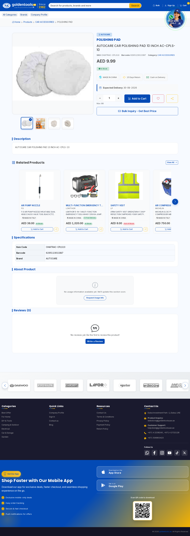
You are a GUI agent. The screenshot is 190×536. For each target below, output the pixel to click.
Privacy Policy (103, 421)
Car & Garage (8, 433)
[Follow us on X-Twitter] (184, 453)
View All (171, 162)
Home (17, 22)
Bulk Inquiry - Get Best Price (139, 111)
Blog (51, 425)
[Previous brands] (5, 385)
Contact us (53, 421)
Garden (5, 437)
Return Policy (102, 429)
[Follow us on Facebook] (154, 453)
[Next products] (175, 202)
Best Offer (6, 413)
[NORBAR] (124, 385)
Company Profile (56, 413)
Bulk (158, 5)
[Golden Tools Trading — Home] (24, 5)
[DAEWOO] (18, 385)
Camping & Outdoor (10, 425)
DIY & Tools (7, 421)
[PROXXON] (45, 385)
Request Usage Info (95, 298)
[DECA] (151, 385)
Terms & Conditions (105, 417)
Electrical (6, 429)
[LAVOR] (98, 385)
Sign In (52, 417)
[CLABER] (71, 385)
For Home (6, 417)
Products (27, 22)
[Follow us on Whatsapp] (147, 453)
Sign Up (171, 5)
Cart (186, 5)
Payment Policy (103, 425)
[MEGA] (177, 385)
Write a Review (95, 341)
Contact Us (101, 413)
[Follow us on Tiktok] (177, 453)
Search (135, 5)
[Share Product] (172, 98)
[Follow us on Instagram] (162, 453)
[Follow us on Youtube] (169, 453)
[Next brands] (185, 385)
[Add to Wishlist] (158, 98)
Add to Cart (139, 98)
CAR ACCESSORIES (44, 22)
